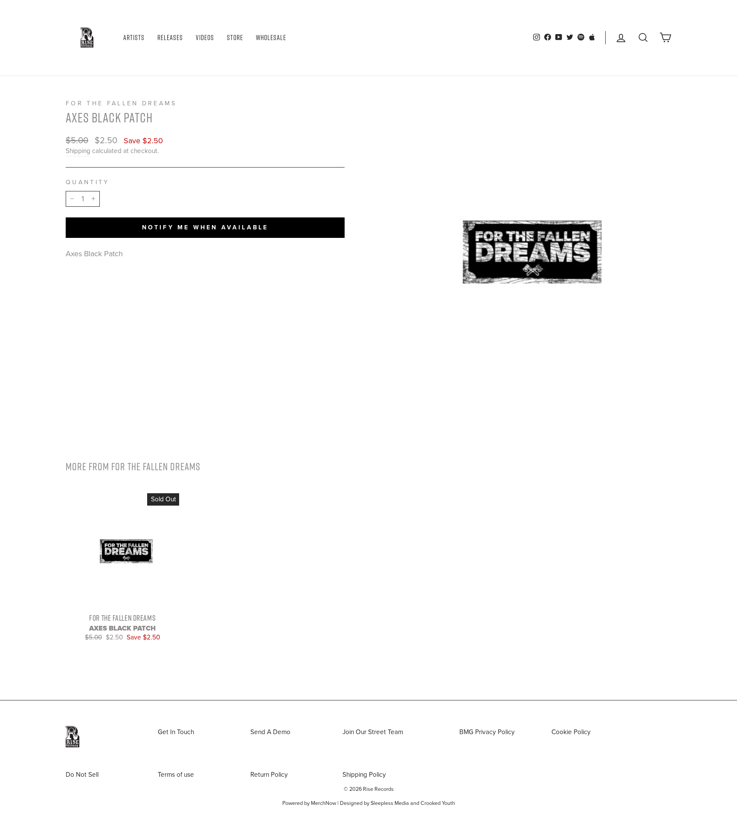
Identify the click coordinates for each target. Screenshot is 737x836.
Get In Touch (176, 732)
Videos (205, 37)
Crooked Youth (438, 803)
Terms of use (176, 774)
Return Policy (269, 774)
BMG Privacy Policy (487, 732)
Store (235, 37)
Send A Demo (270, 732)
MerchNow (323, 803)
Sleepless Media (390, 803)
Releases (170, 37)
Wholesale (271, 37)
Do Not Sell (82, 774)
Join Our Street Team (372, 732)
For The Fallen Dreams (121, 103)
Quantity (88, 182)
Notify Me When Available (205, 227)
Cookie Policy (571, 732)
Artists (134, 37)
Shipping (78, 151)
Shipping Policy (364, 774)
